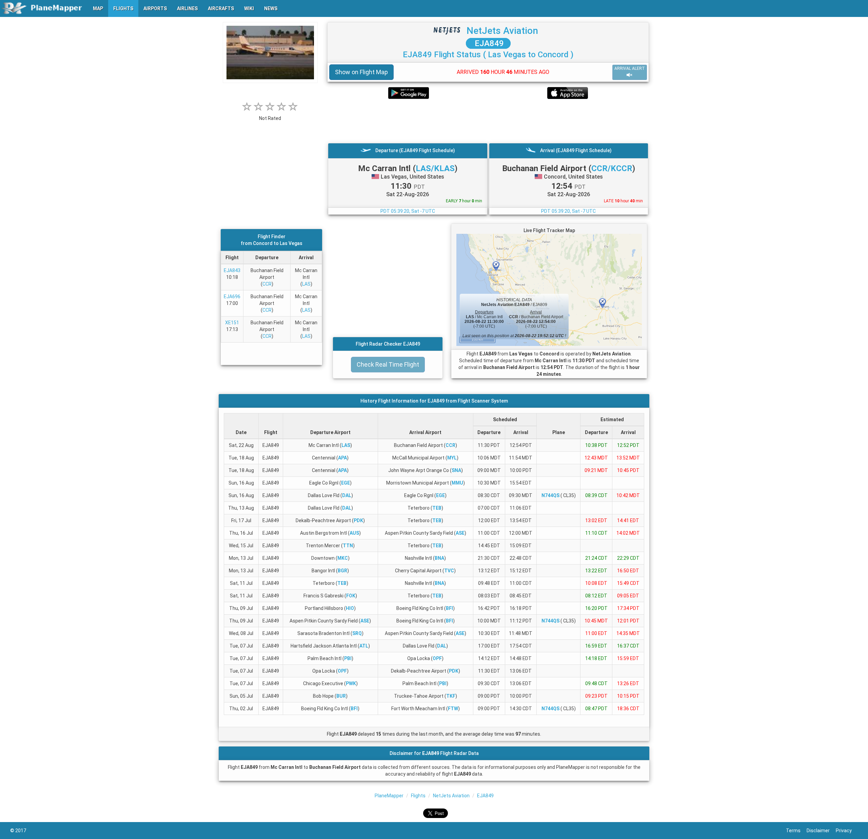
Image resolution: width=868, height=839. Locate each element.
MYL (452, 458)
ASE (460, 533)
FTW (453, 708)
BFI (449, 608)
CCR (267, 284)
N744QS (550, 495)
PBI (348, 658)
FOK (350, 595)
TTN (348, 545)
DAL (346, 495)
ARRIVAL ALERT (629, 68)
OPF (437, 658)
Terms (796, 830)
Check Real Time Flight (388, 364)
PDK (358, 520)
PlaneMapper (389, 795)
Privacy (847, 830)
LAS (306, 284)
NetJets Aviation (502, 30)
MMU (457, 483)
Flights (418, 795)
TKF (450, 696)
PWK (351, 683)
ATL (363, 646)
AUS (354, 533)
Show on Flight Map (361, 72)
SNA (456, 470)
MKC (342, 558)
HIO (350, 608)
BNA (439, 558)
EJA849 (488, 43)
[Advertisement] (488, 121)
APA (342, 458)
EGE (345, 483)
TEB (436, 508)
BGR (342, 570)
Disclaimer (821, 830)
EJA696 (232, 296)
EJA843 (232, 270)
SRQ (357, 633)
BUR (341, 696)
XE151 (232, 322)
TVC (449, 570)
